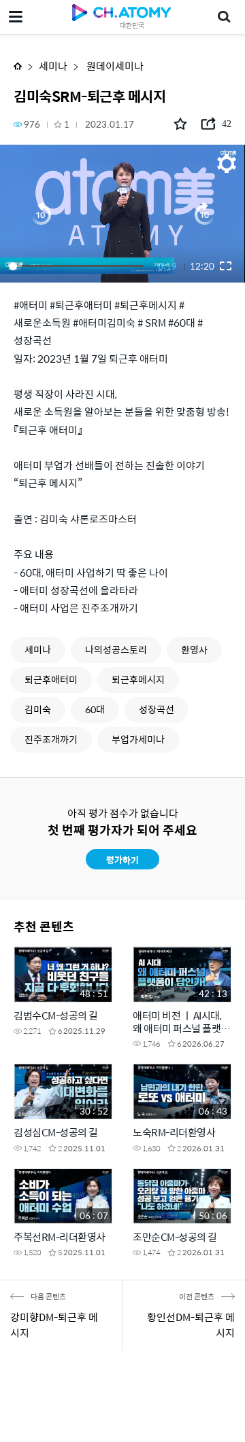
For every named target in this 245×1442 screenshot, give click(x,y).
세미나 (53, 65)
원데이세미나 (114, 65)
